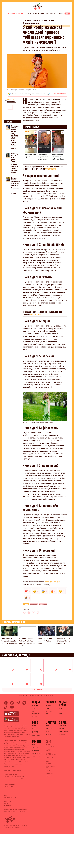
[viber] (38, 612)
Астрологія (34, 604)
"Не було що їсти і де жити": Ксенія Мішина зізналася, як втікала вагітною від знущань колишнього (15, 162)
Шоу (33, 711)
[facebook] (29, 612)
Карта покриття (37, 753)
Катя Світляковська (32, 23)
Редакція (48, 776)
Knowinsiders (11, 101)
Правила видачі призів (50, 766)
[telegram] (24, 612)
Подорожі (48, 734)
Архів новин (49, 773)
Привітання (48, 728)
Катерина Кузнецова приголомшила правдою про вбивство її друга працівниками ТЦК (15, 184)
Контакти (48, 770)
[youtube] (12, 707)
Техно (47, 731)
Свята (47, 714)
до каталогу (37, 690)
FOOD (35, 722)
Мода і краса (50, 13)
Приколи (48, 705)
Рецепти (34, 726)
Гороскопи (48, 711)
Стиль (61, 711)
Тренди (61, 714)
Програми (35, 747)
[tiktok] (6, 707)
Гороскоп (43, 604)
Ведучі (34, 745)
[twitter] (33, 612)
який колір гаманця (53, 582)
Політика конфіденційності (50, 754)
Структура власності (48, 749)
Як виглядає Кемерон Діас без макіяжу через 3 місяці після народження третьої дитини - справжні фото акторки (15, 136)
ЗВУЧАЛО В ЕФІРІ (63, 731)
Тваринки (48, 708)
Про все (47, 726)
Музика (34, 716)
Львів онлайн (36, 756)
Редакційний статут (49, 758)
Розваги (36, 13)
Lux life (36, 741)
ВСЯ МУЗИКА (62, 726)
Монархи (35, 705)
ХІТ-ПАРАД (62, 734)
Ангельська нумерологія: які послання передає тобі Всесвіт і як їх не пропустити (43, 168)
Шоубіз (28, 13)
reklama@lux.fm (9, 805)
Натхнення (61, 13)
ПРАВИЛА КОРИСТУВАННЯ (49, 745)
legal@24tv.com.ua (10, 797)
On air (63, 722)
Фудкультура (36, 735)
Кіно (42, 13)
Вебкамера (35, 750)
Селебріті (35, 708)
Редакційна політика (49, 762)
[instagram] (12, 703)
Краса (60, 708)
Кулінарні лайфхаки (35, 732)
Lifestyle (50, 722)
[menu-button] (4, 13)
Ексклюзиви (36, 714)
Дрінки (34, 728)
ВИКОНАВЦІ (62, 728)
